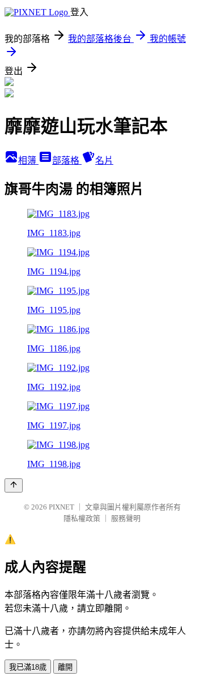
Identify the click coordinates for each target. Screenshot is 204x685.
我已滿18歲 (27, 667)
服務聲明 (126, 518)
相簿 (28, 160)
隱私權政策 (81, 518)
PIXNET (61, 507)
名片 (104, 160)
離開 (65, 667)
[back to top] (14, 485)
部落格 (67, 160)
